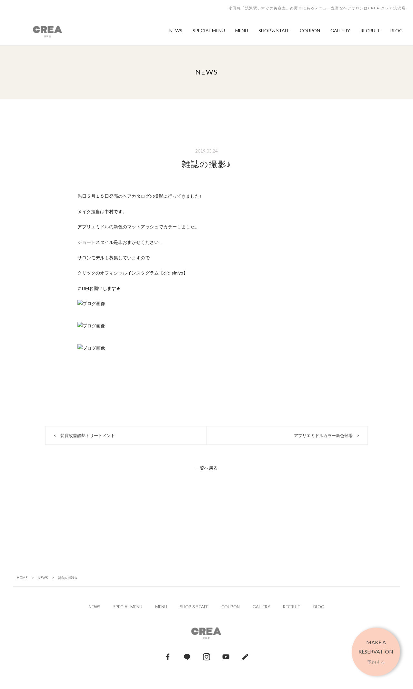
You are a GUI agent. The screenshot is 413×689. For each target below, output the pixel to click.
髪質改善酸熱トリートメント (87, 435)
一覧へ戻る (206, 468)
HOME (22, 577)
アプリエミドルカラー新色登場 (323, 435)
